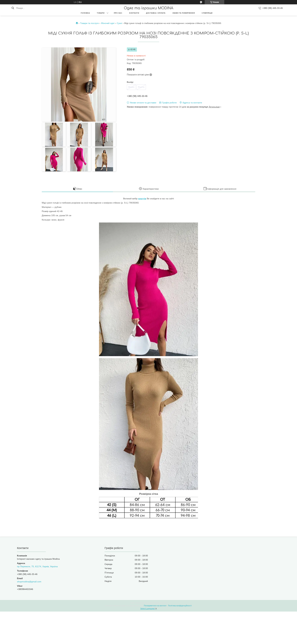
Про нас (118, 13)
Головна (85, 13)
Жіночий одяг (108, 23)
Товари (100, 13)
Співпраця (207, 13)
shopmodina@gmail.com (29, 581)
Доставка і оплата (156, 13)
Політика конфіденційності (180, 606)
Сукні (119, 23)
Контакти (134, 13)
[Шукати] (12, 8)
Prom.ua (163, 603)
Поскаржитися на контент (155, 606)
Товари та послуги (89, 23)
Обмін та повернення (183, 13)
